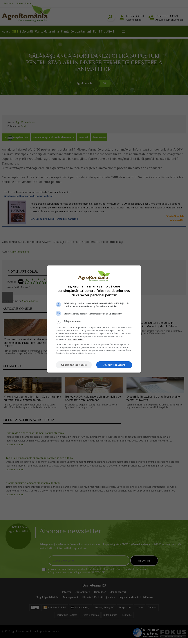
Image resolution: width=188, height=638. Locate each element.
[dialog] (94, 319)
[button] (94, 321)
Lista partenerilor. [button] (75, 339)
